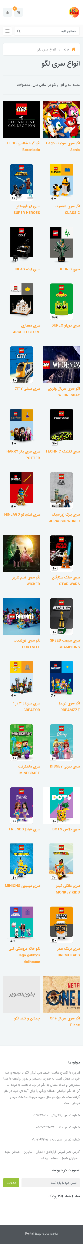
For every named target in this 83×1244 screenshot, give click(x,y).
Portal (29, 1233)
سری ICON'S (70, 269)
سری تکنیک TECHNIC (62, 451)
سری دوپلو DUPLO (66, 325)
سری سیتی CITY (27, 389)
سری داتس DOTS (66, 829)
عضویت (11, 1182)
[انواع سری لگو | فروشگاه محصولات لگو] (61, 119)
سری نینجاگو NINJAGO (22, 515)
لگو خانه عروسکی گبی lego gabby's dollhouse (24, 955)
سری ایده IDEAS (27, 269)
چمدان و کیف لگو (27, 1018)
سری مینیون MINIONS (22, 886)
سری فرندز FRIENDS (24, 829)
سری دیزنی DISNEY (65, 766)
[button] (18, 12)
